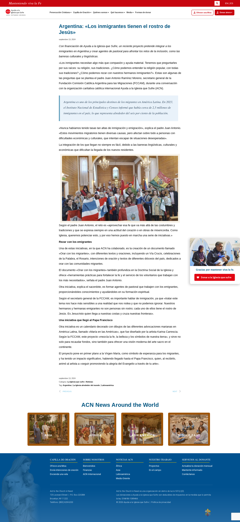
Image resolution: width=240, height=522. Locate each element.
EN (226, 3)
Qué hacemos (117, 12)
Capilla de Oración (81, 12)
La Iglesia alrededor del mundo (86, 385)
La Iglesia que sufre (75, 382)
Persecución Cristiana (60, 12)
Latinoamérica (107, 385)
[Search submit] (217, 3)
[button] (236, 242)
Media (129, 12)
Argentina (67, 385)
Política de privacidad (161, 502)
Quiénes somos (100, 12)
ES (231, 3)
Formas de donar (143, 12)
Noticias (89, 382)
